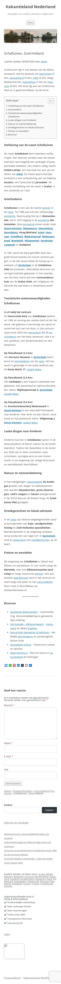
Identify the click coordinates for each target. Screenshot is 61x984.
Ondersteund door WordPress (37, 977)
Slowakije (17, 883)
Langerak (9, 244)
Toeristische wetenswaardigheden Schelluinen (25, 115)
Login (7, 934)
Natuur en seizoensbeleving (22, 123)
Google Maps (34, 369)
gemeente (9, 216)
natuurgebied (34, 481)
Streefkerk (17, 236)
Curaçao (29, 876)
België (49, 874)
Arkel (35, 77)
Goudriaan (47, 240)
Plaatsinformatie (22, 791)
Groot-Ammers (13, 228)
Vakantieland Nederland (30, 6)
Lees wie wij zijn (15, 922)
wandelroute (21, 577)
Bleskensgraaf (32, 236)
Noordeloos (29, 82)
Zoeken (8, 804)
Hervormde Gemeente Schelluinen (29, 632)
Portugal (44, 881)
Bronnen (12, 134)
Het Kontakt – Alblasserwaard (27, 624)
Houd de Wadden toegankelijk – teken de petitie (28, 858)
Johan (44, 61)
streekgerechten (40, 540)
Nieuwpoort (30, 228)
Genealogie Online (20, 644)
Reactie (9, 705)
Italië (49, 878)
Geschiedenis (14, 109)
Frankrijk (15, 878)
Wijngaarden (32, 240)
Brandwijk (17, 240)
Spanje (27, 883)
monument (34, 332)
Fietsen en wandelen (18, 131)
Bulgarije (19, 876)
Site (6, 769)
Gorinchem (45, 73)
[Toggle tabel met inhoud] (49, 101)
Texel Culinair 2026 (13, 862)
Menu (30, 22)
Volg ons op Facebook (16, 822)
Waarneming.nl (19, 652)
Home (7, 791)
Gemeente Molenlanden (24, 612)
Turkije (35, 883)
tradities (32, 628)
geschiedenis (22, 361)
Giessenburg (16, 77)
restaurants (19, 540)
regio (10, 212)
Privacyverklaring (12, 977)
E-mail (8, 756)
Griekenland (27, 878)
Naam (8, 743)
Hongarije (40, 878)
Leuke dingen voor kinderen (22, 120)
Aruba (41, 874)
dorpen (46, 207)
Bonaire (8, 876)
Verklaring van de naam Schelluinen (26, 105)
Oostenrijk (33, 881)
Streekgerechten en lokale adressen (26, 127)
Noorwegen (20, 881)
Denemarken (41, 876)
